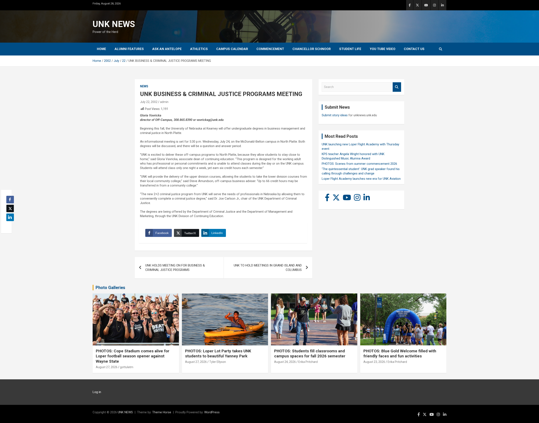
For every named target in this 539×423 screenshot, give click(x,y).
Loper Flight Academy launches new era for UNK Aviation (361, 179)
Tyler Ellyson (217, 362)
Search (397, 87)
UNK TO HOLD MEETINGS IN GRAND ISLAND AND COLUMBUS (268, 268)
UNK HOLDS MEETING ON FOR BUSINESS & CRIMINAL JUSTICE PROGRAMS (175, 268)
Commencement (270, 49)
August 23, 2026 (374, 362)
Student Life (350, 49)
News (144, 86)
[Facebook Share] (10, 199)
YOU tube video (382, 49)
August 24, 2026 (285, 362)
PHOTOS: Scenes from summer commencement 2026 (359, 164)
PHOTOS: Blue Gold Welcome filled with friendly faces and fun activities (399, 354)
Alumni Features (129, 49)
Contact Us (414, 49)
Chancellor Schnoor (311, 49)
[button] (8, 225)
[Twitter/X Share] (10, 208)
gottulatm (126, 367)
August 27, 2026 (106, 367)
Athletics (199, 49)
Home (101, 49)
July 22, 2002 (148, 102)
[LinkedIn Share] (10, 217)
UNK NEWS (114, 24)
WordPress (212, 412)
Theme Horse (161, 412)
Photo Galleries (110, 287)
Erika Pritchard (308, 362)
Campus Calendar (232, 49)
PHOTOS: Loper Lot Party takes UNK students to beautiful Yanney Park (218, 354)
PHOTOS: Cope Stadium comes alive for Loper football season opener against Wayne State (132, 356)
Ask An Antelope (167, 49)
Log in (97, 392)
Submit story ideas (335, 115)
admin (164, 102)
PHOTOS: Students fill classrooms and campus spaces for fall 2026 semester (309, 354)
